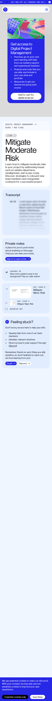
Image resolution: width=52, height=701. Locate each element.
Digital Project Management (19, 124)
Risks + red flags (14, 127)
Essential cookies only (15, 697)
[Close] (50, 2)
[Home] (5, 9)
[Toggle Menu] (47, 9)
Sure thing (38, 697)
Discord (13, 345)
